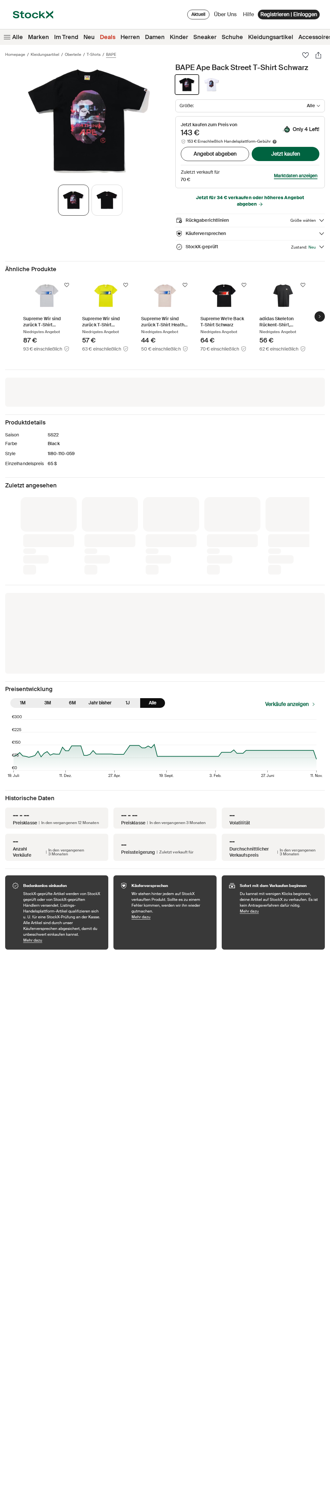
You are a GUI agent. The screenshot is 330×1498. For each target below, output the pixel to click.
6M (72, 595)
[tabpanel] (89, 120)
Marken (38, 37)
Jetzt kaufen (285, 153)
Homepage (15, 54)
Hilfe (248, 14)
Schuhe (232, 37)
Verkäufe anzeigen (287, 596)
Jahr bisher (100, 595)
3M (47, 595)
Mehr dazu (62, 832)
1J (128, 595)
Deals (107, 37)
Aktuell (198, 14)
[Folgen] (66, 285)
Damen (155, 37)
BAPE (111, 54)
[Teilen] (318, 55)
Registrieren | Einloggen (288, 14)
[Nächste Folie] (320, 316)
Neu (89, 37)
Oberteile (73, 54)
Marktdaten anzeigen (295, 175)
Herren (130, 37)
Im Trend (66, 37)
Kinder (179, 37)
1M (22, 595)
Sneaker (205, 37)
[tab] (73, 200)
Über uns (226, 16)
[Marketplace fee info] (274, 141)
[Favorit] (305, 55)
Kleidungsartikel (270, 37)
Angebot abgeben (215, 153)
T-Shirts (94, 54)
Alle (17, 37)
